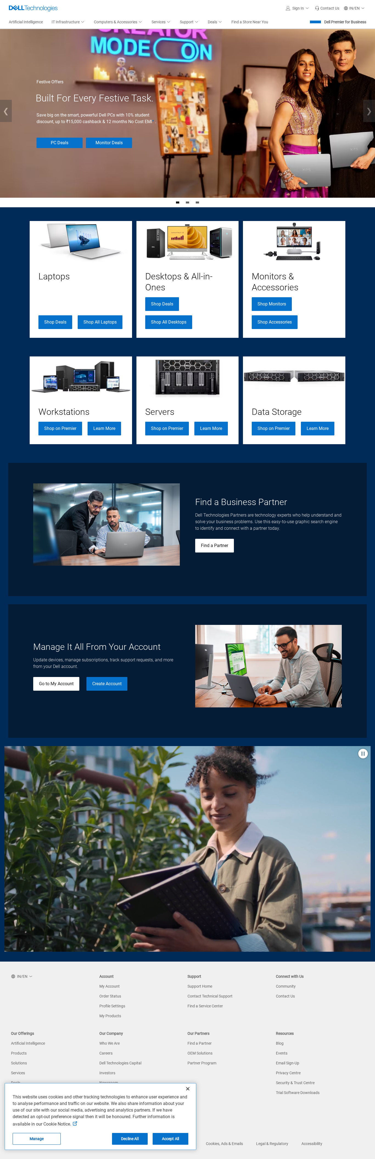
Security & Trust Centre (295, 1083)
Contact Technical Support (210, 996)
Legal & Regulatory (272, 1143)
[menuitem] (68, 22)
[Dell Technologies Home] (33, 8)
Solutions (19, 1063)
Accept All (170, 1139)
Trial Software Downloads (298, 1092)
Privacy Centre (288, 1073)
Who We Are (109, 1043)
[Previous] (6, 111)
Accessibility (311, 1143)
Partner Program (202, 1063)
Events (281, 1053)
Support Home (200, 986)
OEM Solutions (200, 1053)
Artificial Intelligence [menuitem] (26, 22)
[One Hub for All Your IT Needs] (197, 202)
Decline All (130, 1139)
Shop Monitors (272, 304)
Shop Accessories (275, 322)
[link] (327, 8)
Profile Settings (112, 1006)
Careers (106, 1053)
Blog (280, 1043)
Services (18, 1073)
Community (286, 986)
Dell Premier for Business (345, 22)
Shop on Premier (60, 428)
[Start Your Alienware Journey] (187, 202)
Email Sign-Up (287, 1063)
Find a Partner (214, 545)
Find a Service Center (205, 1006)
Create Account (107, 683)
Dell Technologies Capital (120, 1063)
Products (19, 1053)
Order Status (110, 996)
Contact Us (285, 996)
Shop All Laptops (100, 322)
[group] (81, 279)
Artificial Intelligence (28, 1043)
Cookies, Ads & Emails (224, 1143)
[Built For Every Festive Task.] (177, 202)
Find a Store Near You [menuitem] (249, 22)
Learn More (104, 428)
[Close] (188, 1089)
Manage (37, 1139)
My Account (109, 986)
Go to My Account (56, 683)
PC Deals (59, 142)
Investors (107, 1073)
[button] (298, 8)
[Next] (369, 111)
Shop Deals (55, 322)
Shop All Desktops (168, 322)
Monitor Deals (109, 142)
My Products (110, 1016)
